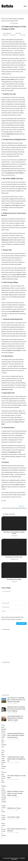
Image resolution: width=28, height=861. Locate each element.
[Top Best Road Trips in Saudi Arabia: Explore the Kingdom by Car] (3, 759)
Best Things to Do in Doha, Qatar (14, 557)
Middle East (5, 35)
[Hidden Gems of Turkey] (3, 809)
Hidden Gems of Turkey (14, 808)
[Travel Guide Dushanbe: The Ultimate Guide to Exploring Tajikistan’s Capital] (3, 718)
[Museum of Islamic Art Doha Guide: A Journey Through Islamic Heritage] (3, 794)
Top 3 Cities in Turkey (13, 817)
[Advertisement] (14, 645)
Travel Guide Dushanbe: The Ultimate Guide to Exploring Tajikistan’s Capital (15, 718)
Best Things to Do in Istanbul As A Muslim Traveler (14, 532)
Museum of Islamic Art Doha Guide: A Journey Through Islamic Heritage (15, 793)
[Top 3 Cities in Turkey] (3, 818)
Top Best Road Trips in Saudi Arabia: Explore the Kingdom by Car (16, 759)
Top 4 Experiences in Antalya (14, 579)
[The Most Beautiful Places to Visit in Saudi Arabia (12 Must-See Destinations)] (3, 736)
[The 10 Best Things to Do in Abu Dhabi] (3, 777)
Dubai (5, 500)
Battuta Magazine (7, 33)
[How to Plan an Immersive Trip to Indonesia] (3, 830)
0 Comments (15, 703)
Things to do (13, 35)
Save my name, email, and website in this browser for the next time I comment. (12, 618)
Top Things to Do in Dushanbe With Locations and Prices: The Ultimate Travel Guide (16, 699)
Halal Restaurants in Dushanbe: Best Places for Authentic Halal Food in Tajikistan (16, 709)
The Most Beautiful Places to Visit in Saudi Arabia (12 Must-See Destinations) (16, 735)
